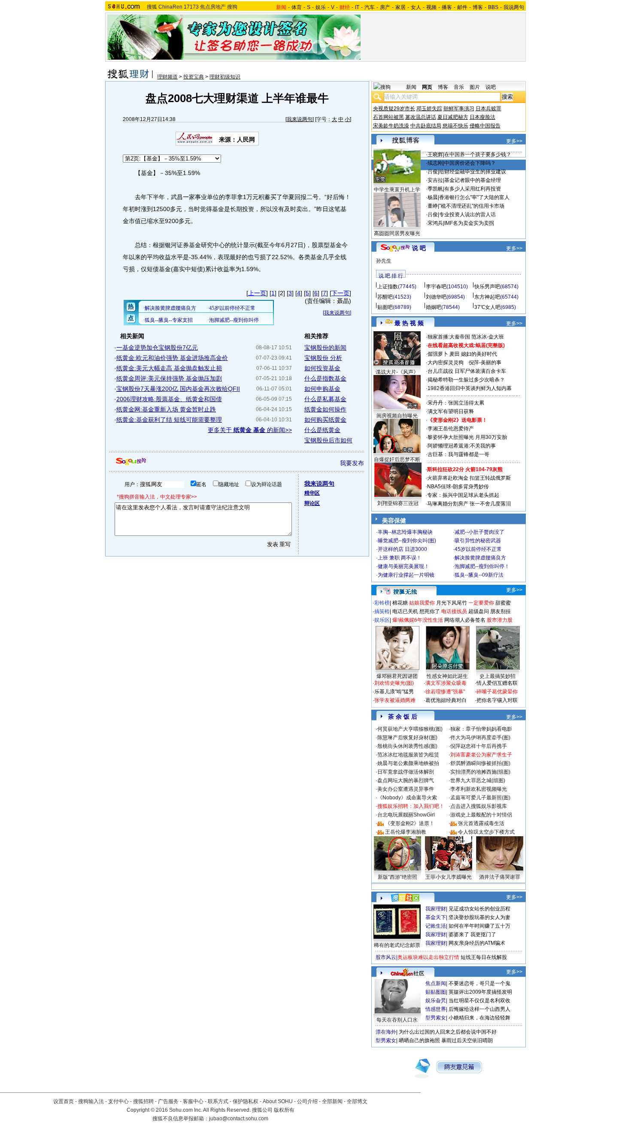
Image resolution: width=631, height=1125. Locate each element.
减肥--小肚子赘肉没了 (479, 532)
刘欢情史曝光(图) (394, 683)
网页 (427, 87)
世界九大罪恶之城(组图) (477, 780)
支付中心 (118, 1101)
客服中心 (193, 1101)
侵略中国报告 (485, 126)
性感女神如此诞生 (447, 676)
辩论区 (312, 503)
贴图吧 (385, 307)
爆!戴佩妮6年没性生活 (417, 620)
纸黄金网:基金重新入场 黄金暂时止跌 (166, 409)
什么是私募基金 (325, 399)
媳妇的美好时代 (479, 354)
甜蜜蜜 (503, 603)
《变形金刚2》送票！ (409, 823)
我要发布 (352, 463)
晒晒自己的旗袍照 (419, 1040)
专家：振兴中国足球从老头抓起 (463, 495)
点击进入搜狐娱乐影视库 (478, 806)
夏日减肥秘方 (452, 117)
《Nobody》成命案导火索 (407, 798)
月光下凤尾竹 (451, 603)
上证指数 (387, 287)
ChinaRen (170, 7)
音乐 (459, 87)
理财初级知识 (224, 77)
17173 (191, 7)
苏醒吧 (385, 297)
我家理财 (435, 909)
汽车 (369, 7)
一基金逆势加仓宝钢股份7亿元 (157, 347)
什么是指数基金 (325, 378)
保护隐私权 (245, 1101)
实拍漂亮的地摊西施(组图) (480, 772)
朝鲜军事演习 (458, 109)
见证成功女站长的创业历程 (479, 909)
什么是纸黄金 (322, 429)
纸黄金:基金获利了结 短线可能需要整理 (169, 419)
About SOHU (278, 1101)
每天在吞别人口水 (397, 1020)
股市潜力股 (500, 620)
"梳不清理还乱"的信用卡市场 (471, 206)
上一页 (257, 293)
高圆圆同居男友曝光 (397, 233)
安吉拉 (435, 180)
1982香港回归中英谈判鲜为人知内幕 (470, 388)
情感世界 (435, 1009)
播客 (447, 7)
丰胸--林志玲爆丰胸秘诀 (405, 532)
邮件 (462, 7)
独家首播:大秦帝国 (449, 337)
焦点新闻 (435, 983)
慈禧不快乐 (455, 126)
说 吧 (419, 248)
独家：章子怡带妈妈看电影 (481, 729)
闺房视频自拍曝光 (397, 416)
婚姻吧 (433, 307)
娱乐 (321, 7)
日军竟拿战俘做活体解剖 (405, 772)
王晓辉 (435, 154)
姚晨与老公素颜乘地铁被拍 (408, 763)
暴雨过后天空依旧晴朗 (467, 1040)
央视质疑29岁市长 (394, 109)
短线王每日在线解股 (484, 957)
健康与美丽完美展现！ (403, 566)
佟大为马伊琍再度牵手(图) (480, 738)
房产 (385, 7)
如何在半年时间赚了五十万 (479, 926)
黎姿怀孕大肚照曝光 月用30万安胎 (467, 437)
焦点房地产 (213, 7)
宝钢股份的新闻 (325, 347)
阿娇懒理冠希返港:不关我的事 (462, 446)
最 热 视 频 (409, 323)
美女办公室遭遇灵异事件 (405, 789)
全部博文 (357, 1101)
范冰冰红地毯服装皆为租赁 (408, 755)
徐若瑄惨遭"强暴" (445, 692)
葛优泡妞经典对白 (446, 700)
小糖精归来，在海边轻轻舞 (479, 1018)
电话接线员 (454, 611)
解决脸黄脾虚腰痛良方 (480, 558)
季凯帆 (435, 189)
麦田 (454, 354)
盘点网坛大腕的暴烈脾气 (405, 780)
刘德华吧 (436, 297)
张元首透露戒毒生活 (481, 823)
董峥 (433, 206)
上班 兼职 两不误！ (400, 558)
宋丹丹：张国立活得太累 (456, 403)
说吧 (490, 87)
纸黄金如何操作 (325, 409)
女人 (416, 7)
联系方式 (218, 1101)
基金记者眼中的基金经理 (472, 180)
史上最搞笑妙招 (497, 676)
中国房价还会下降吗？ (470, 163)
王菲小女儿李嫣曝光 (448, 877)
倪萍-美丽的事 (485, 363)
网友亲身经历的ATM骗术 (477, 943)
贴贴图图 (435, 992)
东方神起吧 (487, 297)
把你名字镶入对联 (497, 700)
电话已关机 (405, 611)
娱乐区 (382, 620)
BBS (493, 7)
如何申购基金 (322, 388)
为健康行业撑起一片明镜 (406, 575)
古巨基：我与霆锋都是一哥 (458, 454)
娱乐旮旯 (435, 1001)
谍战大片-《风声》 (397, 372)
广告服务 (168, 1101)
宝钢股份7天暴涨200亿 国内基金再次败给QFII (178, 388)
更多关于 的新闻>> (250, 429)
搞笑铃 (382, 611)
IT (357, 7)
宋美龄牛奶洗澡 (391, 126)
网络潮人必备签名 (464, 620)
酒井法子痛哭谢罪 (499, 877)
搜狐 (152, 7)
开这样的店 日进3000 (402, 549)
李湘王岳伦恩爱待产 (451, 429)
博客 (478, 7)
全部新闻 (332, 1101)
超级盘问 (478, 611)
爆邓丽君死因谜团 (397, 676)
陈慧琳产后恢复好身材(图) (407, 738)
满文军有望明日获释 (451, 411)
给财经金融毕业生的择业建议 (472, 172)
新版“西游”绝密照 (397, 877)
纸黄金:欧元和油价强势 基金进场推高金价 (172, 357)
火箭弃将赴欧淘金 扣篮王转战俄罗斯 (469, 478)
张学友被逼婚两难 (395, 700)
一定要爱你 (481, 603)
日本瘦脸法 (482, 117)
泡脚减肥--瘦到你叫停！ (482, 566)
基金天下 (435, 917)
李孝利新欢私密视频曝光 (478, 789)
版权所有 (284, 1110)
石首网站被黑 (388, 117)
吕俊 (433, 172)
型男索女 (435, 1018)
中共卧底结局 (425, 126)
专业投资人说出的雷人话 (467, 215)
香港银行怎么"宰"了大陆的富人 (474, 197)
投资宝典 (193, 77)
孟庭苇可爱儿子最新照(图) (480, 798)
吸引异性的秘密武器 (478, 541)
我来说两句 (299, 119)
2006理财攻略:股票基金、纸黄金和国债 (169, 399)
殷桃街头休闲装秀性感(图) (407, 746)
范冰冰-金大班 (487, 337)
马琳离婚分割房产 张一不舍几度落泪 (469, 504)
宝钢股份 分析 (323, 357)
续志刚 (435, 163)
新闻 (411, 87)
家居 (400, 7)
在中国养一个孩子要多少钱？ (477, 154)
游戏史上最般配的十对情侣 (481, 815)
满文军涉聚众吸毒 (446, 683)
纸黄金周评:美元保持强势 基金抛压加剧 (169, 378)
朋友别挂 (500, 611)
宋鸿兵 (435, 223)
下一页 (340, 293)
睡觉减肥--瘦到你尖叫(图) (407, 541)
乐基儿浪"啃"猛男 (394, 692)
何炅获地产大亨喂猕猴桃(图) (410, 729)
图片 (475, 87)
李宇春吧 (436, 287)
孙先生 (383, 261)
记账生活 (435, 926)
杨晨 (433, 197)
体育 (296, 7)
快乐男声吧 (487, 287)
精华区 (312, 493)
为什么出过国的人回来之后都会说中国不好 (448, 1032)
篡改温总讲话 (420, 117)
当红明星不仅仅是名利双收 (479, 1001)
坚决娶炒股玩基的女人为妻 (479, 917)
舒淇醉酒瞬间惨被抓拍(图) (480, 763)
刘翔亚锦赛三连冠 (398, 503)
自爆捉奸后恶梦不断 (397, 460)
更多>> (514, 141)
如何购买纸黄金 (325, 419)
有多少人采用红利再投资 (472, 189)
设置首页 (63, 1101)
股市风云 (386, 957)
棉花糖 (400, 603)
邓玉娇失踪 (429, 109)
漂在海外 (386, 1032)
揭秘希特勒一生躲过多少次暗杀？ (466, 380)
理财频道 (167, 77)
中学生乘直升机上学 (397, 190)
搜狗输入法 (91, 1101)
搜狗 (232, 7)
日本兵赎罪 (488, 109)
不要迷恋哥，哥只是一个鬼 (479, 983)
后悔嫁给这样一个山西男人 (479, 1009)
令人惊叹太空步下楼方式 (486, 832)
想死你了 (429, 611)
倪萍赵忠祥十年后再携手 (478, 746)
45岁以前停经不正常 (478, 549)
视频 (431, 7)
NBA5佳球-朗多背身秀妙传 (458, 487)
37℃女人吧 (487, 307)
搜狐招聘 (143, 1101)
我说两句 (514, 7)
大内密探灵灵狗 (446, 363)
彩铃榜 (382, 603)
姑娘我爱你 (422, 603)
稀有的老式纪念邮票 (397, 945)
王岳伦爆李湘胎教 (405, 832)
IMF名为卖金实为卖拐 (469, 223)
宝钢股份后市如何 (328, 440)
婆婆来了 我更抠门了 (472, 934)
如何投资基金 (322, 368)
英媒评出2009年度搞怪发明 (480, 992)
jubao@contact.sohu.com (238, 1119)
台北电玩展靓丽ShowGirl (406, 815)
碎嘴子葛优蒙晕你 (497, 692)
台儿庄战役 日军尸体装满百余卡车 (467, 371)
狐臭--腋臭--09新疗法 (479, 575)
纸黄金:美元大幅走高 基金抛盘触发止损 (169, 368)
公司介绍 (307, 1101)
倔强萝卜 (438, 354)
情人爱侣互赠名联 (497, 683)
